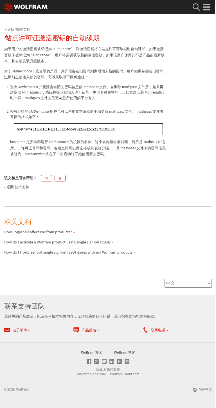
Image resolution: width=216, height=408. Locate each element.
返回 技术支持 (18, 29)
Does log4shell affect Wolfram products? (38, 231)
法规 (99, 370)
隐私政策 (113, 370)
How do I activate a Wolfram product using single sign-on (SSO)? (57, 242)
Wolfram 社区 (91, 352)
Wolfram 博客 (124, 352)
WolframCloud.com (124, 374)
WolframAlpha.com (91, 374)
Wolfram (22, 389)
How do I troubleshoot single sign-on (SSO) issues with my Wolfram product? (68, 252)
